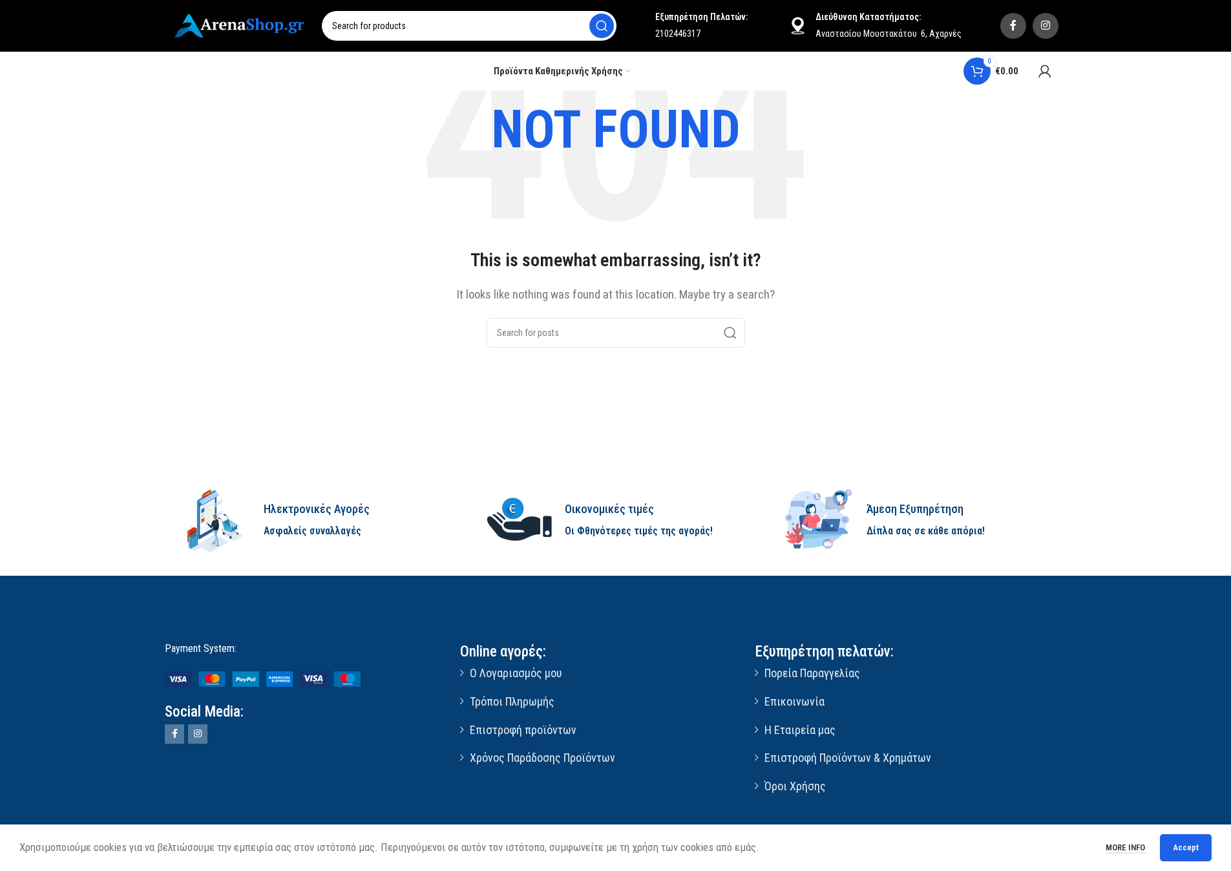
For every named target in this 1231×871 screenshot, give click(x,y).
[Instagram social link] (1045, 26)
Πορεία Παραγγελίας (812, 673)
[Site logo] (241, 24)
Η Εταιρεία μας (800, 730)
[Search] (601, 26)
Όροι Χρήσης (795, 786)
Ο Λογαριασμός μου (516, 673)
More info (1126, 847)
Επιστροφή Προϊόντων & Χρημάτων (847, 757)
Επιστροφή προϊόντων (523, 730)
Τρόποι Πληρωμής (512, 701)
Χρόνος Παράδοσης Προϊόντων (542, 757)
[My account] (1045, 71)
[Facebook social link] (1013, 26)
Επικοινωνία (794, 701)
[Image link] (263, 678)
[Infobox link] (314, 520)
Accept (1186, 847)
